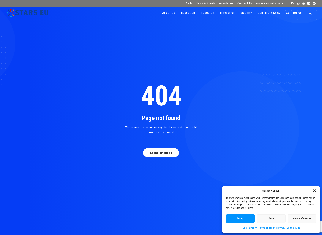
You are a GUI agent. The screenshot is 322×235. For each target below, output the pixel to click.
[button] (314, 191)
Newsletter (226, 3)
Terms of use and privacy (271, 227)
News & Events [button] (206, 3)
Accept (240, 218)
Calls (189, 3)
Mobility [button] (246, 13)
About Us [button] (168, 13)
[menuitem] (189, 3)
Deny (271, 218)
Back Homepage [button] (161, 152)
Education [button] (188, 13)
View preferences (302, 218)
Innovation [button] (227, 13)
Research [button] (207, 13)
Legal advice (293, 227)
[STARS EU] (27, 13)
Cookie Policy (249, 227)
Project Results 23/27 (270, 3)
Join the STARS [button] (269, 13)
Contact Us (244, 3)
